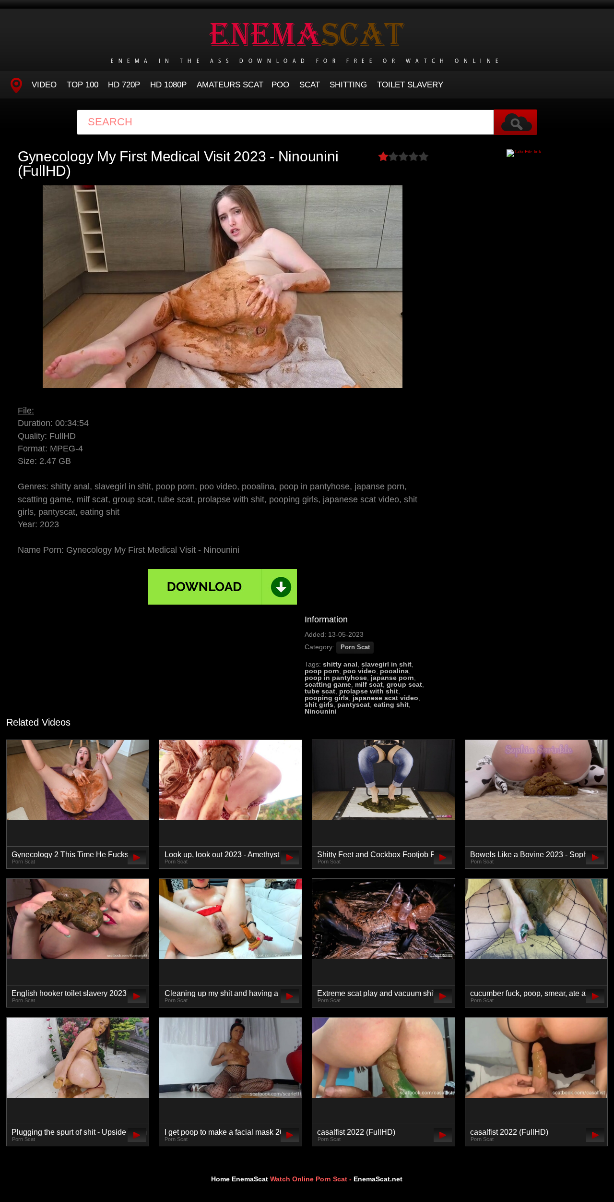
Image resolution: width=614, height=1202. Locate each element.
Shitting (348, 84)
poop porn (322, 671)
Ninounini (321, 711)
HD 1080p (168, 84)
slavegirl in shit (386, 664)
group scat (404, 684)
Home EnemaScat (239, 1179)
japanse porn (392, 677)
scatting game (328, 684)
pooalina (394, 671)
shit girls (319, 704)
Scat (309, 84)
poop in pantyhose (336, 677)
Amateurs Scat (230, 84)
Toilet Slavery (410, 84)
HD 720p (124, 84)
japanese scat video (385, 698)
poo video (359, 671)
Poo (280, 84)
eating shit (391, 704)
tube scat (320, 691)
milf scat (369, 684)
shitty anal (340, 664)
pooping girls (327, 698)
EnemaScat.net (378, 1179)
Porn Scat (355, 647)
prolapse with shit (368, 691)
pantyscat (353, 704)
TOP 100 (82, 84)
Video (44, 84)
